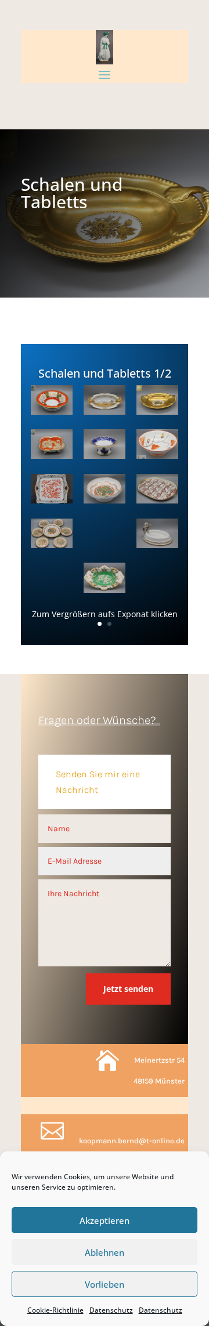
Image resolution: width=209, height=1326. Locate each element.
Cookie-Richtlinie (55, 1310)
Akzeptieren (104, 1220)
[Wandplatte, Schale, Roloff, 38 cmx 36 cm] (52, 491)
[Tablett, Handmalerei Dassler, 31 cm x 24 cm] (157, 491)
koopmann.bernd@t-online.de (132, 1140)
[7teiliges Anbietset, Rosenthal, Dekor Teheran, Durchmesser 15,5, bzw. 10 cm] (52, 535)
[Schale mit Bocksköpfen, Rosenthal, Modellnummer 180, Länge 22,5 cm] (104, 402)
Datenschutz (111, 1310)
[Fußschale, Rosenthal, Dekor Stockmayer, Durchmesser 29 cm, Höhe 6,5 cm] (52, 579)
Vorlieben (104, 1284)
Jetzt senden (128, 988)
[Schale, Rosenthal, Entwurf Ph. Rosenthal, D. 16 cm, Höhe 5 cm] (52, 402)
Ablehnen (104, 1252)
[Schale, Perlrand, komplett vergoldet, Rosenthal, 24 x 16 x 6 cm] (157, 402)
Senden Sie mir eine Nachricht (98, 782)
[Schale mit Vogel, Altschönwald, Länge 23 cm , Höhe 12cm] (157, 535)
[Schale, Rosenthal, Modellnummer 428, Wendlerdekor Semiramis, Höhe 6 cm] (104, 535)
